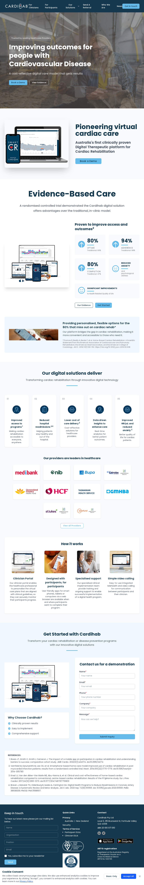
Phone (83, 693)
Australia (69, 821)
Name (82, 671)
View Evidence (39, 82)
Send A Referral (87, 6)
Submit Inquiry (107, 736)
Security (67, 825)
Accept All (128, 876)
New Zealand (82, 821)
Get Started (103, 305)
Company (84, 703)
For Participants (51, 6)
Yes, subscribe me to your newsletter (26, 855)
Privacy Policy (26, 881)
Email (82, 682)
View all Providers (72, 525)
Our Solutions (70, 6)
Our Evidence (84, 305)
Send (10, 862)
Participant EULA (72, 832)
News (119, 6)
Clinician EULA (71, 835)
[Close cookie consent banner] (140, 876)
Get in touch (131, 6)
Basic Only (111, 876)
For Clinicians (34, 6)
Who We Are (106, 6)
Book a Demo (18, 82)
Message (84, 714)
